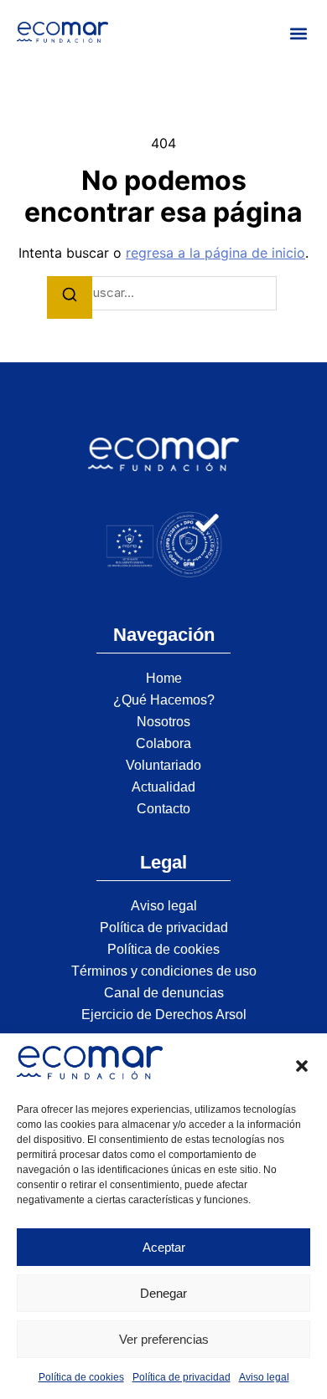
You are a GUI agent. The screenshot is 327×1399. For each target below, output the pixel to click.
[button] (301, 1066)
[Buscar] (69, 297)
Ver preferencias (164, 1339)
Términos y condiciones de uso (164, 971)
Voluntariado (163, 765)
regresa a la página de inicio (215, 252)
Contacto (163, 809)
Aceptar (164, 1247)
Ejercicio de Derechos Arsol (164, 1014)
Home (164, 678)
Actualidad (163, 787)
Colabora (163, 743)
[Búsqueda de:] (163, 293)
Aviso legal (264, 1377)
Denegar (163, 1293)
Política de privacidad (181, 1377)
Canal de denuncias (164, 993)
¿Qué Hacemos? (164, 700)
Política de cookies (81, 1377)
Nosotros (163, 722)
